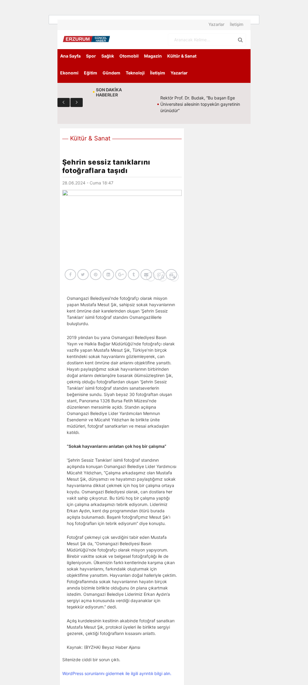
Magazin (153, 55)
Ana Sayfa (70, 55)
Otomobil (129, 55)
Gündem (111, 72)
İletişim (236, 24)
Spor (91, 55)
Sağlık (107, 55)
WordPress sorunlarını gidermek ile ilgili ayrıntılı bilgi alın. (116, 673)
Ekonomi (69, 72)
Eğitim (90, 72)
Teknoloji (135, 72)
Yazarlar (216, 24)
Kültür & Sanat (181, 55)
